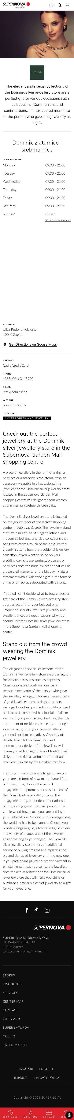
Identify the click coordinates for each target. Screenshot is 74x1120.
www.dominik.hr (15, 405)
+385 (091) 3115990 (18, 379)
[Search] (59, 5)
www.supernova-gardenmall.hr (26, 951)
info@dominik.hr (15, 392)
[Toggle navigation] (67, 5)
